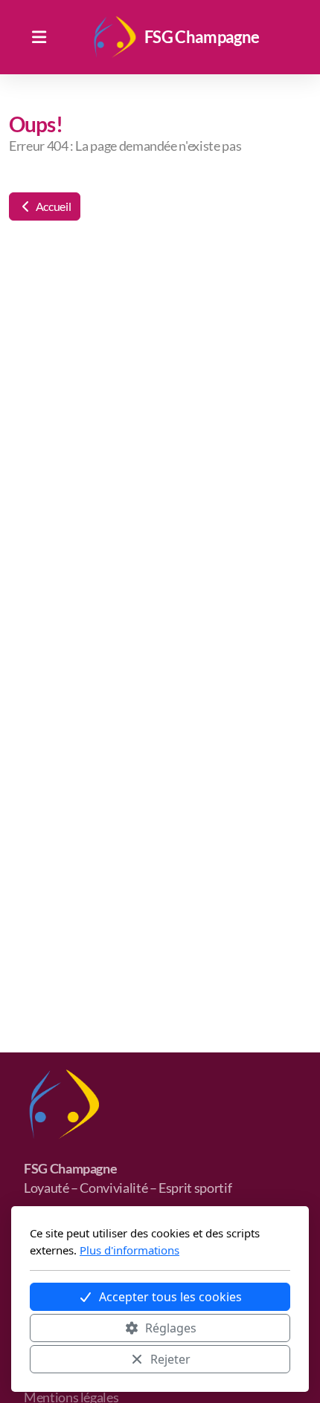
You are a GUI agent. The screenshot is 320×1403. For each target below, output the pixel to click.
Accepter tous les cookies (170, 1297)
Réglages (170, 1328)
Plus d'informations (129, 1250)
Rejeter (170, 1359)
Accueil (52, 206)
